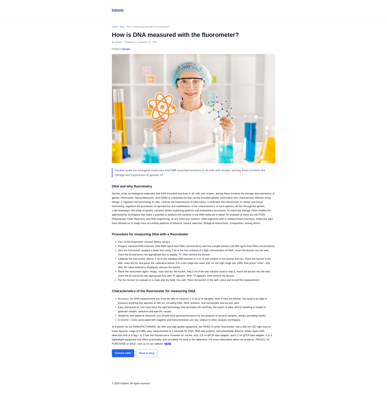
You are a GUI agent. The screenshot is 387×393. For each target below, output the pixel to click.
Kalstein (118, 10)
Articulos (126, 49)
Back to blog (146, 353)
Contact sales (123, 353)
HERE (167, 343)
